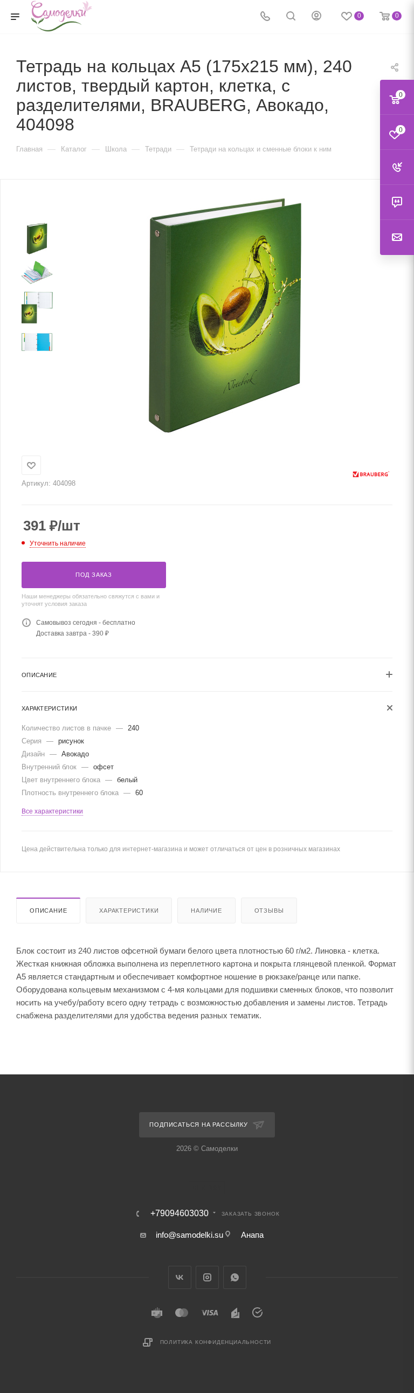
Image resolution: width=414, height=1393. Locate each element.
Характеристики (128, 910)
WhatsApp (234, 1277)
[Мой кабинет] (316, 17)
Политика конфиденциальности (216, 1342)
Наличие (206, 910)
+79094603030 (179, 1213)
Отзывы (269, 910)
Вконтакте (179, 1277)
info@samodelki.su (189, 1234)
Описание (48, 910)
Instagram (207, 1277)
